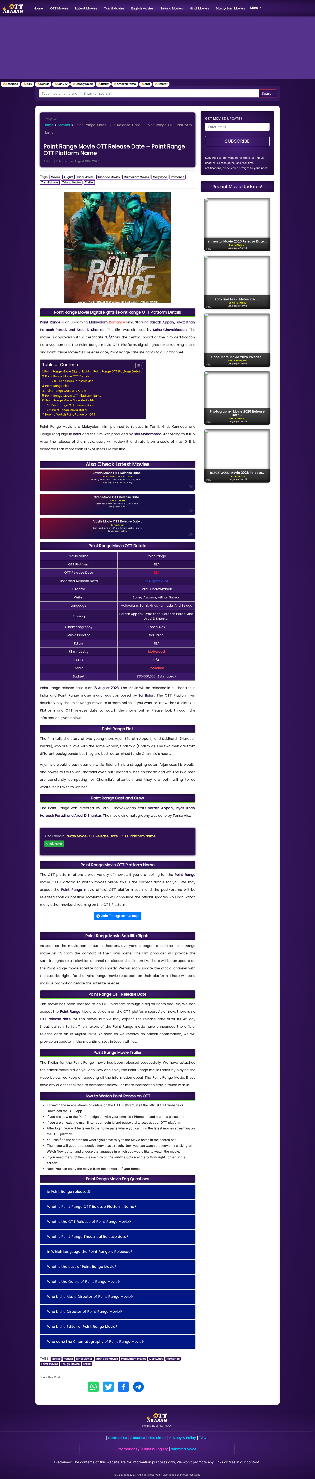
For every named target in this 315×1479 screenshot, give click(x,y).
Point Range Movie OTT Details (67, 376)
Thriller (89, 182)
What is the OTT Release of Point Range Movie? (89, 1221)
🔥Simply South (82, 84)
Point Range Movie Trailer (69, 410)
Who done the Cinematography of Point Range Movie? (95, 1341)
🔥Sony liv (61, 84)
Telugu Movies (171, 8)
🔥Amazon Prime (125, 84)
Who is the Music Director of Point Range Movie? (90, 1296)
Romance (177, 177)
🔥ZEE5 (27, 84)
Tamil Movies (114, 8)
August (68, 177)
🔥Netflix (103, 84)
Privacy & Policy (182, 1437)
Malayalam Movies (230, 8)
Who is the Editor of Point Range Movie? (82, 1326)
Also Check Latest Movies (75, 381)
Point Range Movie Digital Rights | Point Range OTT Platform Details (93, 371)
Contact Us (117, 1437)
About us (137, 1437)
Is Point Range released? (69, 1191)
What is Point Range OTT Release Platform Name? (91, 1206)
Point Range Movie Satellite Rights (70, 400)
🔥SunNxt (43, 84)
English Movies (142, 8)
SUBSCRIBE (237, 141)
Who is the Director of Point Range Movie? (84, 1311)
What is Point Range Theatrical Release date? (87, 1236)
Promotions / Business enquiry (143, 1449)
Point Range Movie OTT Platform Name (73, 396)
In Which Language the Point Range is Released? (90, 1251)
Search (267, 93)
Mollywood (160, 177)
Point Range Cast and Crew (66, 391)
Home (39, 8)
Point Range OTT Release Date (72, 405)
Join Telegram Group (119, 915)
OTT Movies (59, 8)
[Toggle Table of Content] (137, 365)
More (254, 7)
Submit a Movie (183, 1449)
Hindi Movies (199, 8)
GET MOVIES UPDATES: (224, 118)
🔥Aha (145, 84)
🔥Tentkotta (10, 84)
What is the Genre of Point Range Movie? (83, 1281)
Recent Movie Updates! (237, 187)
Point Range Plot (57, 386)
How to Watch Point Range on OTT (70, 415)
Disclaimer (157, 1437)
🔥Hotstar (161, 84)
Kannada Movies (109, 177)
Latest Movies (86, 8)
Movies (64, 125)
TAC (202, 1437)
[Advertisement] (157, 49)
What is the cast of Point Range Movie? (82, 1266)
